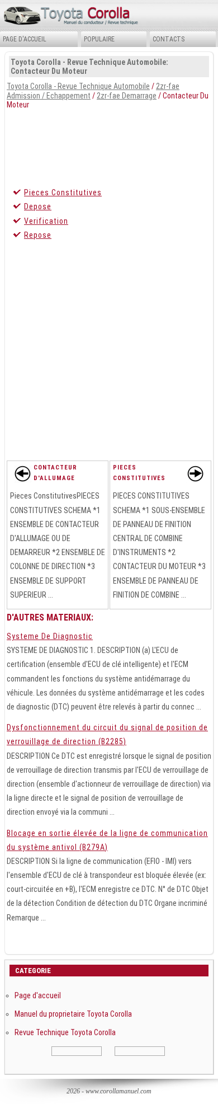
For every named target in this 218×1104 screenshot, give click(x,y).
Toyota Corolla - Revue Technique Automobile (78, 86)
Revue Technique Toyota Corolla (65, 1032)
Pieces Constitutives (63, 192)
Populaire (99, 39)
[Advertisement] (109, 145)
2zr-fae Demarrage (127, 95)
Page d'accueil (24, 39)
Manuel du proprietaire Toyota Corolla (73, 1013)
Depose (37, 206)
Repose (37, 235)
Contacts (168, 39)
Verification (46, 221)
